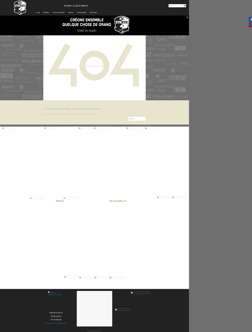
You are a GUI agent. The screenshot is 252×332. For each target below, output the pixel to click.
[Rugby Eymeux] (20, 7)
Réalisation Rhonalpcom (94, 331)
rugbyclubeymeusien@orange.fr (56, 323)
